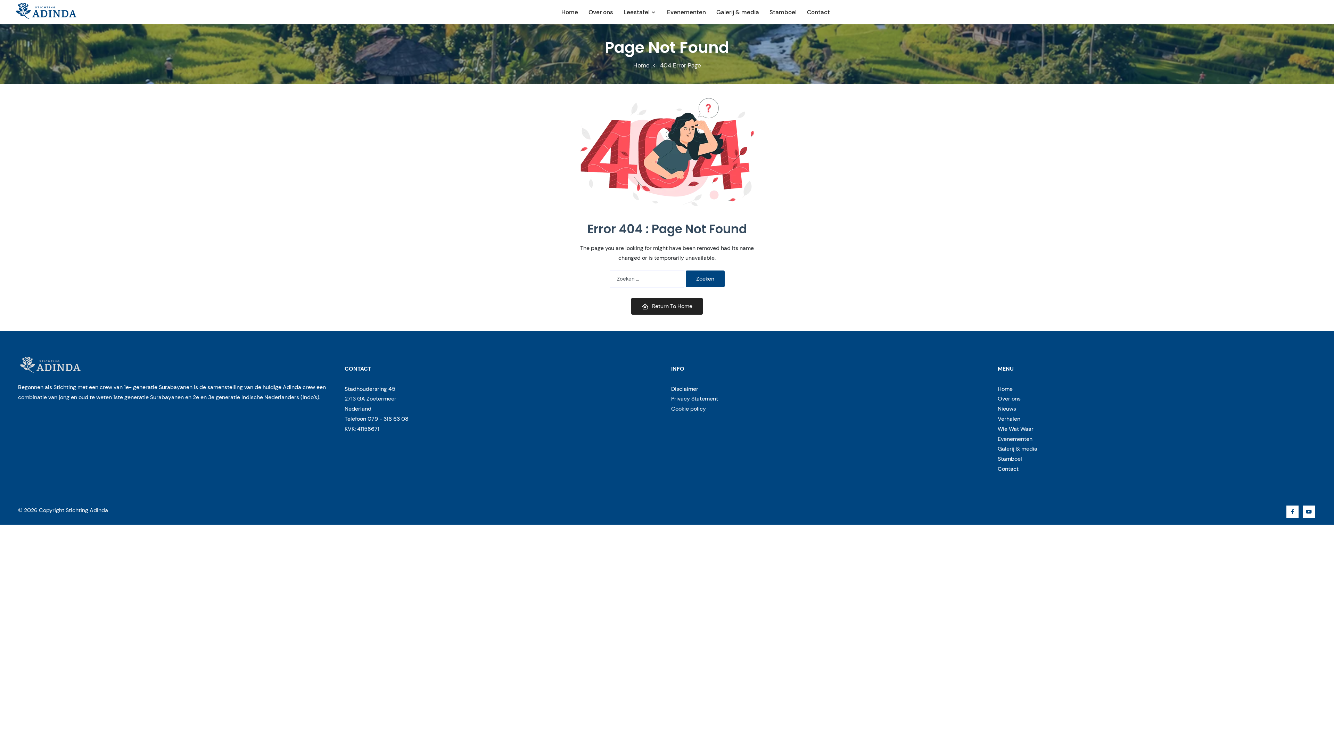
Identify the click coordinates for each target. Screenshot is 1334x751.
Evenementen (686, 12)
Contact (818, 12)
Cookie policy (688, 408)
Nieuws (1007, 408)
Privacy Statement (694, 398)
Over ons (600, 12)
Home (569, 12)
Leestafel (637, 12)
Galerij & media (737, 12)
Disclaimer (684, 389)
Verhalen (1009, 418)
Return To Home (672, 306)
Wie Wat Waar (1016, 429)
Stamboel (783, 12)
